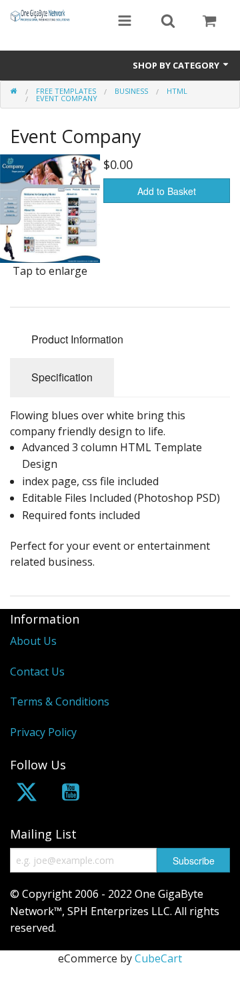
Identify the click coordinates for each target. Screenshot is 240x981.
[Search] (168, 22)
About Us (33, 641)
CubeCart (158, 958)
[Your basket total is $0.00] (209, 22)
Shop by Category (177, 65)
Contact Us (37, 671)
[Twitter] (27, 794)
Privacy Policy (43, 732)
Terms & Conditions (59, 701)
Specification (62, 377)
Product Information (77, 339)
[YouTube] (71, 794)
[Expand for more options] (124, 22)
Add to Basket (166, 191)
